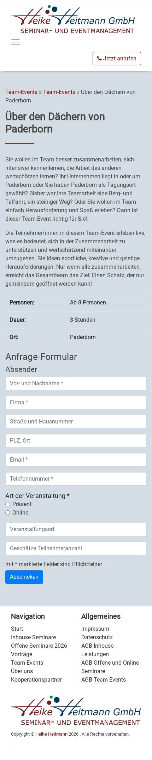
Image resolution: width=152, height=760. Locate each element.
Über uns (22, 671)
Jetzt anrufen (119, 58)
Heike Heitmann (51, 734)
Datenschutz (97, 637)
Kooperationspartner (36, 679)
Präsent (21, 504)
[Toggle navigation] (15, 42)
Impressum (95, 628)
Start (17, 628)
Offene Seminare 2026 (39, 645)
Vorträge (21, 654)
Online (20, 512)
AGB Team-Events (103, 679)
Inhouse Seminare (33, 637)
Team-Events (22, 92)
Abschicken (24, 577)
